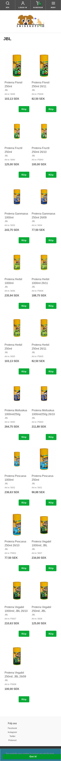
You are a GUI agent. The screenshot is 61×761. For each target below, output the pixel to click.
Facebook (12, 728)
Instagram (12, 732)
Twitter (12, 736)
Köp (24, 109)
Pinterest (12, 740)
